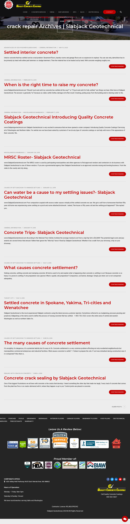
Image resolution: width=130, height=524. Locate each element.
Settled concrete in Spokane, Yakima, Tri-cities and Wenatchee (57, 305)
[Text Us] (125, 519)
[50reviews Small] (33, 443)
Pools (21, 418)
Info (74, 12)
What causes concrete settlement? (41, 267)
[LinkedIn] (116, 479)
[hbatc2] (37, 465)
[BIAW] (96, 465)
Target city (9, 298)
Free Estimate (16, 421)
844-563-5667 (112, 497)
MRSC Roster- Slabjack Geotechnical (42, 157)
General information (47, 47)
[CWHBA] (48, 465)
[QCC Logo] (27, 4)
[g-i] (27, 465)
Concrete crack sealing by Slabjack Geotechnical (55, 378)
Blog (82, 12)
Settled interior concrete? (31, 52)
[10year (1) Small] (45, 443)
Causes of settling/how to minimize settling (22, 187)
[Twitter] (112, 479)
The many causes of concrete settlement (47, 342)
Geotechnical (93, 12)
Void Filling (105, 418)
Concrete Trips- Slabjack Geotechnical (44, 232)
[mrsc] (82, 465)
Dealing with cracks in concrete (17, 373)
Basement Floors (90, 418)
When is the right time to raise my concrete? (51, 84)
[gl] (57, 465)
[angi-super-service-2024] (116, 443)
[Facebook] (108, 479)
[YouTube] (120, 479)
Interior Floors (57, 418)
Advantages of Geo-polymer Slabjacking (20, 47)
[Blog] (124, 479)
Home (25, 12)
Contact (109, 12)
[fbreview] (12, 444)
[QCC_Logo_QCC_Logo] (112, 487)
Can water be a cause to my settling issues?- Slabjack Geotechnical (59, 195)
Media (52, 12)
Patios (2, 418)
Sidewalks (43, 418)
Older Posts (117, 406)
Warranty (29, 421)
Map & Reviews (63, 12)
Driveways (31, 418)
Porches (12, 418)
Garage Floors (73, 418)
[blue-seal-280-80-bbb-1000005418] (94, 444)
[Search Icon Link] (121, 12)
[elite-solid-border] (60, 440)
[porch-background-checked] (74, 443)
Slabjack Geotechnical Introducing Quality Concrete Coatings (58, 119)
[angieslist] (23, 444)
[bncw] (69, 465)
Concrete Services (38, 12)
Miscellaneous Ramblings (33, 112)
